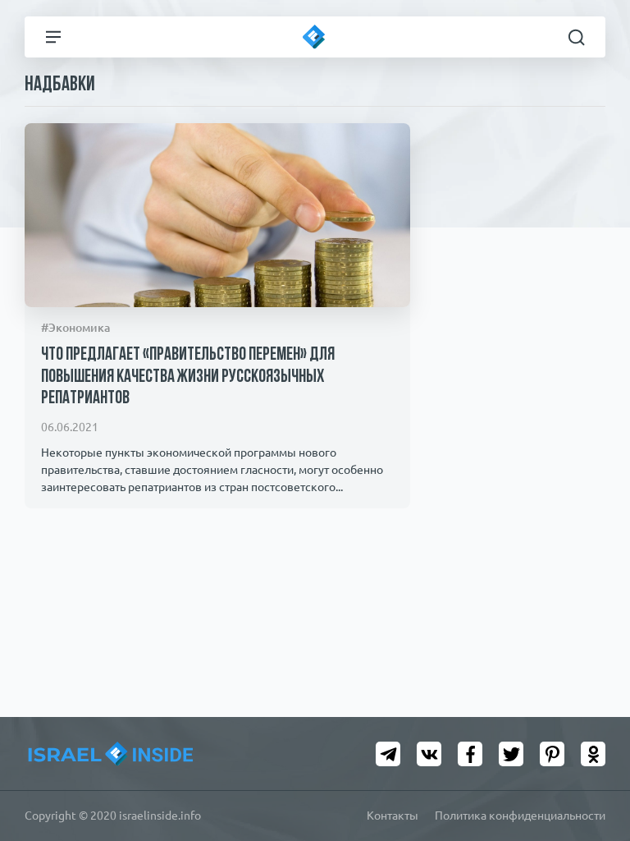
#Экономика (75, 327)
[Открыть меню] (53, 37)
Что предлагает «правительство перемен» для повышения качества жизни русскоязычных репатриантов (188, 377)
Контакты (392, 815)
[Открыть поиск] (576, 37)
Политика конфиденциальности (520, 815)
